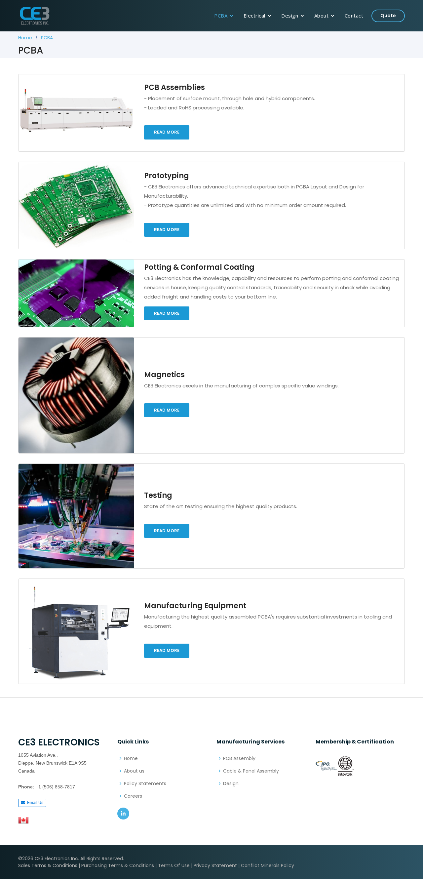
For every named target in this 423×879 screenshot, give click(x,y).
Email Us (34, 802)
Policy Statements (145, 783)
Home (25, 37)
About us (134, 771)
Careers (133, 796)
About (321, 15)
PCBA (220, 15)
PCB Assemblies (174, 87)
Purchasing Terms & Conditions (117, 865)
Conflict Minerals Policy (267, 865)
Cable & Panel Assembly (251, 771)
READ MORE (166, 132)
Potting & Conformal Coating (199, 267)
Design (289, 15)
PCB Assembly (239, 758)
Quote (388, 15)
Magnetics (164, 375)
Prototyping (166, 176)
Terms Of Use (174, 865)
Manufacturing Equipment (195, 606)
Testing (158, 495)
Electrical (254, 15)
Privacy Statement (215, 865)
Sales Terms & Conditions (47, 865)
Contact (354, 15)
